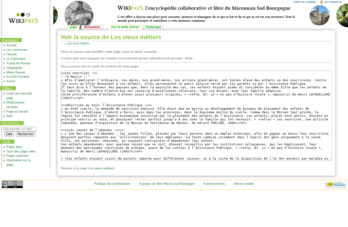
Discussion (92, 27)
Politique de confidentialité (112, 183)
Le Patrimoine (15, 59)
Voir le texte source (125, 27)
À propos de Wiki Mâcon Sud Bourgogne (167, 183)
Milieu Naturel (15, 72)
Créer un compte (304, 2)
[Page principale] (20, 18)
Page (73, 27)
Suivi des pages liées (21, 151)
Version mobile (244, 183)
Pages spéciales (17, 155)
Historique (153, 27)
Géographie (14, 68)
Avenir (10, 81)
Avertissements (214, 183)
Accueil (11, 45)
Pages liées (14, 147)
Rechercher (11, 123)
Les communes (16, 50)
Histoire (11, 54)
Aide (9, 116)
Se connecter (333, 2)
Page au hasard (17, 111)
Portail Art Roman (18, 63)
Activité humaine (17, 76)
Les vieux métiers (78, 43)
